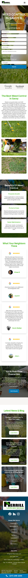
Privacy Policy (16, 571)
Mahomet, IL (14, 538)
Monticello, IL (14, 544)
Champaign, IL (14, 523)
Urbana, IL (14, 532)
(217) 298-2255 (14, 556)
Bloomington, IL (14, 526)
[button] (24, 2)
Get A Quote (14, 391)
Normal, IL (14, 535)
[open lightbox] (14, 129)
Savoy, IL (14, 541)
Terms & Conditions (23, 571)
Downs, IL (14, 529)
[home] (6, 3)
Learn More (14, 433)
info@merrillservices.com (14, 554)
